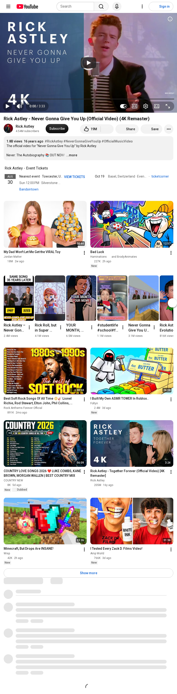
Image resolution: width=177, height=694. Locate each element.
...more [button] (71, 155)
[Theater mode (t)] (156, 106)
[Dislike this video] (107, 129)
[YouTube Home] (27, 6)
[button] (37, 106)
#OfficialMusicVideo (117, 141)
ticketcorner (160, 176)
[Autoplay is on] (123, 106)
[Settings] (142, 6)
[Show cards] (170, 19)
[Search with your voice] (116, 6)
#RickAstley (54, 141)
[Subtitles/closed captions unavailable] (134, 106)
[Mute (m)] (19, 106)
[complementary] (50, 168)
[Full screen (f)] (167, 106)
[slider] (88, 99)
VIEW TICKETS (75, 177)
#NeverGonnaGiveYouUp (82, 141)
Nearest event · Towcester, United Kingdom (50, 176)
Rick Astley (25, 126)
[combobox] (76, 6)
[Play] (88, 62)
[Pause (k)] (7, 106)
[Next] (172, 303)
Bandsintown (28, 189)
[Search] (101, 6)
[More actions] (168, 129)
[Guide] (8, 6)
